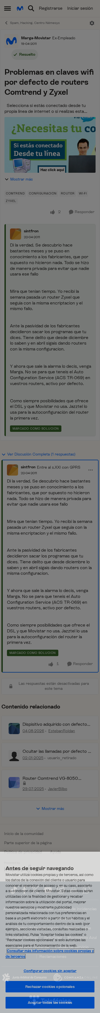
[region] (50, 932)
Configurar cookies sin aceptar (50, 971)
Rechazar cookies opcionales (50, 987)
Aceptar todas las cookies (50, 1002)
